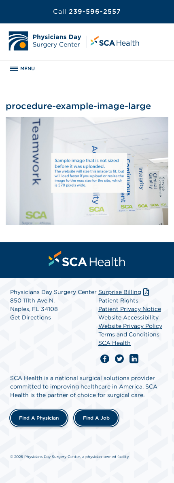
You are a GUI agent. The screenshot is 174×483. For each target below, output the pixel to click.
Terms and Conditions (128, 334)
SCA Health (114, 343)
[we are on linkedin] (133, 359)
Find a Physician (39, 418)
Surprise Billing (119, 292)
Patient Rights (118, 300)
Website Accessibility (128, 317)
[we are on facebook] (104, 359)
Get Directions (30, 317)
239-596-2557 (87, 11)
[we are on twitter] (119, 359)
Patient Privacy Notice (129, 309)
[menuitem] (87, 258)
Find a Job (96, 418)
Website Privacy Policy (130, 326)
